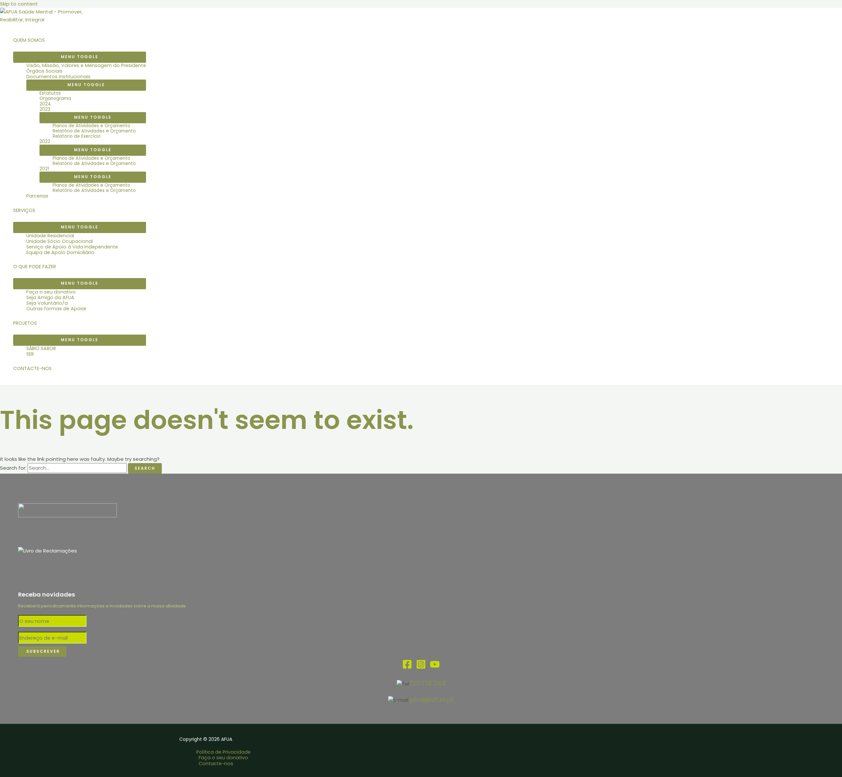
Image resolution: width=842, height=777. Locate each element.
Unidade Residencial (50, 236)
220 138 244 (427, 683)
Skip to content (19, 3)
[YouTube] (435, 667)
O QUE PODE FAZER (34, 266)
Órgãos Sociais (44, 71)
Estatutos (50, 93)
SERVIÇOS (24, 210)
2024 (45, 104)
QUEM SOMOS (29, 40)
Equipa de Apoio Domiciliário (60, 252)
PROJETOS (25, 323)
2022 (44, 141)
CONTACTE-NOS (32, 368)
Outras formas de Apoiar (56, 309)
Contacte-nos (216, 763)
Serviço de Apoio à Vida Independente (72, 247)
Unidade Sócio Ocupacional (59, 241)
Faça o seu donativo (51, 292)
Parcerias (37, 196)
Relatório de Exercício (77, 136)
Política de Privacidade (223, 752)
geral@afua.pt (431, 699)
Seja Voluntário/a (47, 303)
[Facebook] (407, 667)
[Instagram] (421, 667)
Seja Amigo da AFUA (50, 297)
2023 (44, 109)
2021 (44, 169)
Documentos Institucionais (58, 77)
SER (30, 354)
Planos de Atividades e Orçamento (91, 126)
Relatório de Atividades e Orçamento (94, 131)
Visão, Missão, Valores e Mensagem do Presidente (86, 65)
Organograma (55, 98)
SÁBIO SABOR (41, 348)
